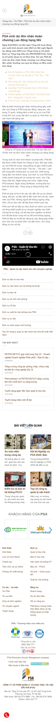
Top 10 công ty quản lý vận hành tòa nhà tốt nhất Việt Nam (27, 333)
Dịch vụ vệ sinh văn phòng (14, 299)
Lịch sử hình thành (11, 557)
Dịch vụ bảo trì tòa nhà (13, 279)
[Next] (50, 530)
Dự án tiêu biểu (37, 596)
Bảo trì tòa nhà (37, 557)
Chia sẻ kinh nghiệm (12, 601)
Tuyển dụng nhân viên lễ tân (18, 400)
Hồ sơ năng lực (37, 601)
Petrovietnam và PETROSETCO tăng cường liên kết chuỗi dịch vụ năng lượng (27, 380)
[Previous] (6, 530)
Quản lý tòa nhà (37, 552)
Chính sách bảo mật (17, 662)
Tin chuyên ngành (10, 606)
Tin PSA (18, 21)
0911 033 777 (28, 644)
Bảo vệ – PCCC (37, 566)
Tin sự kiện (7, 596)
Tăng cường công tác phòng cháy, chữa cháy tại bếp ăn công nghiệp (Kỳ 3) (27, 368)
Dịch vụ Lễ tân (9, 305)
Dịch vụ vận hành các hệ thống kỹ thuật (21, 286)
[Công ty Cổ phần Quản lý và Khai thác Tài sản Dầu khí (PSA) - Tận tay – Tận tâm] (28, 10)
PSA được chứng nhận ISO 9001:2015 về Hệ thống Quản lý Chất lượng (41, 610)
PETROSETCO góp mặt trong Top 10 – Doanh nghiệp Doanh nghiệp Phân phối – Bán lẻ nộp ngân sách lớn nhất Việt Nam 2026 (27, 356)
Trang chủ (7, 21)
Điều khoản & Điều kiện (19, 665)
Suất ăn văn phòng (39, 579)
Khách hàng (36, 591)
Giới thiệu (6, 552)
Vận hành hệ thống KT (41, 562)
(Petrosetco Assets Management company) (30, 658)
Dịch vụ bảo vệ (9, 292)
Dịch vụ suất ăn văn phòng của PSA (19, 312)
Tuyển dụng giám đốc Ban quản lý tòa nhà (25, 391)
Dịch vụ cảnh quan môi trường (16, 325)
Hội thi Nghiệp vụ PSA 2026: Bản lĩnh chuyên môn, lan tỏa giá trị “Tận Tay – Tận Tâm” (28, 75)
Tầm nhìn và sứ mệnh (12, 566)
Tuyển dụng (7, 611)
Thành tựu (7, 562)
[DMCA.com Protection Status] (28, 663)
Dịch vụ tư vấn (9, 318)
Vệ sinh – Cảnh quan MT (40, 573)
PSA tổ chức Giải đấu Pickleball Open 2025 (29, 100)
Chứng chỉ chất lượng (12, 571)
